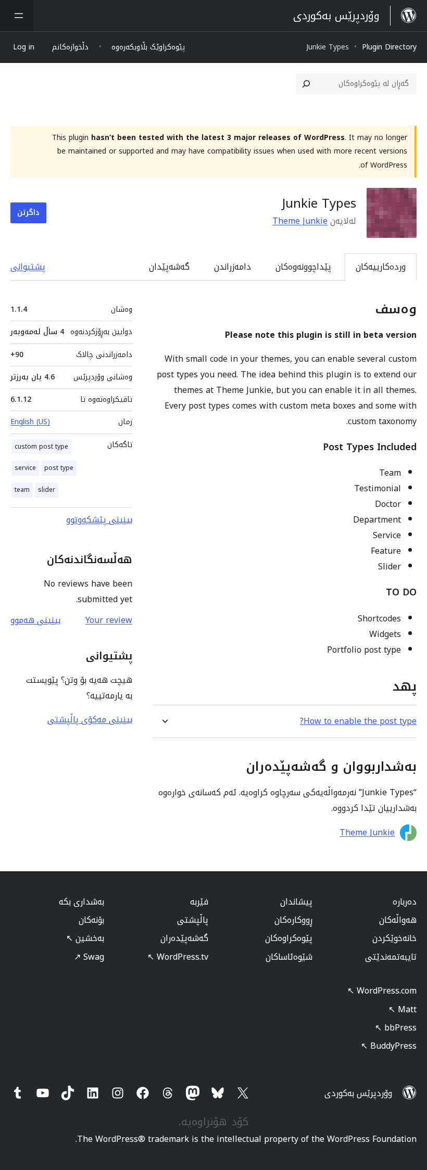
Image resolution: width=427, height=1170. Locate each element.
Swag (89, 957)
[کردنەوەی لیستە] (16, 15)
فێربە (199, 902)
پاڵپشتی (192, 920)
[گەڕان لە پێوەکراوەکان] (306, 83)
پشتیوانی (27, 267)
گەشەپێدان (169, 267)
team (22, 489)
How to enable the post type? (358, 721)
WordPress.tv (177, 957)
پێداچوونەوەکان (303, 267)
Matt (402, 1009)
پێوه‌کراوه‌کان (288, 938)
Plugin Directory (389, 47)
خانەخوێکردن (394, 938)
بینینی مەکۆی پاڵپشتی (89, 719)
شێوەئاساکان (289, 957)
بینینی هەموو (35, 620)
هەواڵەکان (398, 920)
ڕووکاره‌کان (293, 920)
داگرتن (28, 213)
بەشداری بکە (81, 902)
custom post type (41, 446)
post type (58, 468)
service (25, 468)
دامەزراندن (232, 267)
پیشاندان (296, 902)
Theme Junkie (300, 221)
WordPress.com (382, 991)
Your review (108, 620)
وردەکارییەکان (381, 267)
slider (46, 489)
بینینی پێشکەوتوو (99, 520)
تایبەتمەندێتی (391, 957)
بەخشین (85, 938)
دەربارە (405, 902)
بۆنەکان (91, 920)
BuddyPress (389, 1046)
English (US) (30, 422)
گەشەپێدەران (184, 938)
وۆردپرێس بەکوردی (358, 1093)
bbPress (396, 1028)
